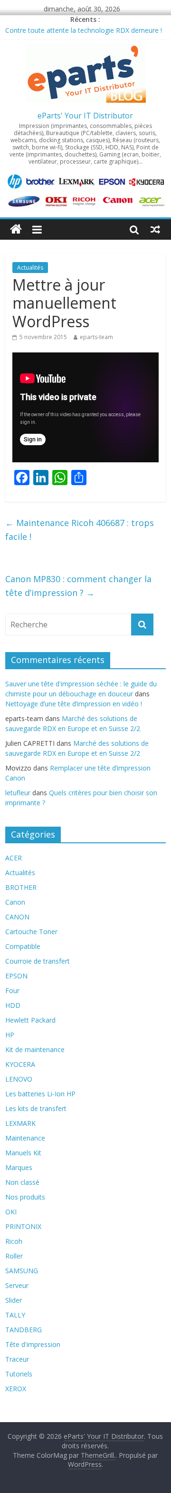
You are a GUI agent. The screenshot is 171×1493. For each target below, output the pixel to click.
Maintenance (25, 1137)
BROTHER (21, 887)
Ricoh (13, 1241)
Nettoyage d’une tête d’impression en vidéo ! (73, 703)
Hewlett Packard (30, 1020)
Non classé (22, 1182)
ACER (13, 857)
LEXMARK (20, 1123)
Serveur (16, 1285)
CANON (17, 916)
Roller (14, 1255)
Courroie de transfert (37, 961)
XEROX (15, 1388)
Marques (18, 1167)
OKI (11, 1211)
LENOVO (18, 1078)
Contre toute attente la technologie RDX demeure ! (83, 30)
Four (12, 990)
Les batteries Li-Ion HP (40, 1093)
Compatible (22, 946)
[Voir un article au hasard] (155, 229)
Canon (15, 902)
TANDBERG (23, 1329)
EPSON (16, 975)
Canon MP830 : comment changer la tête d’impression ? (78, 585)
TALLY (15, 1314)
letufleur (17, 792)
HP (9, 1034)
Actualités (30, 267)
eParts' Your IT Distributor (85, 115)
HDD (12, 1005)
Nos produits (25, 1196)
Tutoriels (18, 1373)
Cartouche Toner (31, 931)
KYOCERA (20, 1064)
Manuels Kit (23, 1152)
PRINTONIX (23, 1226)
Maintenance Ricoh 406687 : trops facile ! (79, 529)
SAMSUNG (21, 1270)
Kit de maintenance (35, 1049)
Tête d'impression (32, 1344)
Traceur (17, 1359)
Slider (13, 1300)
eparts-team (96, 337)
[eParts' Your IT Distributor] (16, 229)
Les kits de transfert (35, 1108)
